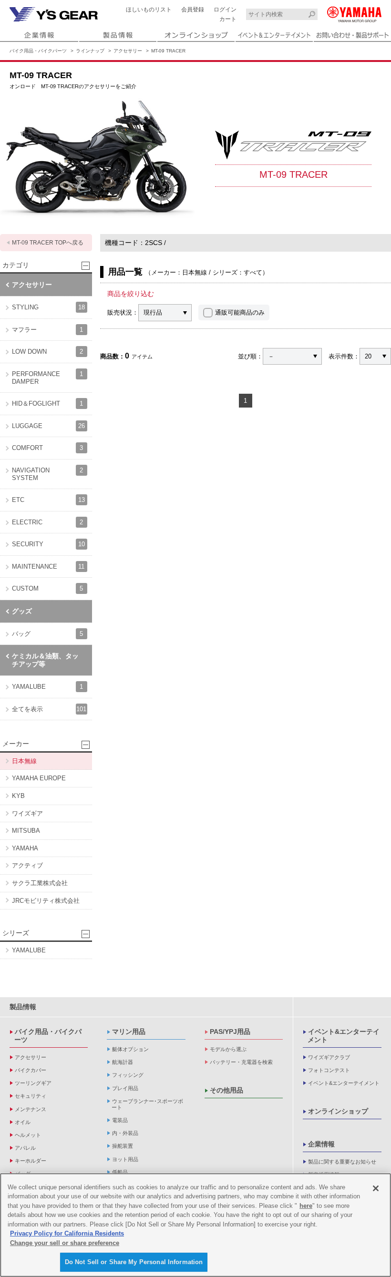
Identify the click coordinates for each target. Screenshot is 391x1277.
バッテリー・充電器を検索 (241, 1062)
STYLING (48, 307)
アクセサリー (127, 50)
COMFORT (47, 447)
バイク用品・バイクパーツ (38, 50)
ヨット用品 (125, 1159)
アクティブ (27, 865)
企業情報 (321, 1144)
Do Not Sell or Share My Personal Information (134, 1262)
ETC (48, 499)
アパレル (25, 1148)
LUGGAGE (48, 425)
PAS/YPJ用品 (230, 1031)
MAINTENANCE (48, 566)
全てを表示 (49, 709)
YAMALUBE (47, 686)
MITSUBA (26, 830)
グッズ (22, 611)
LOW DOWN (47, 351)
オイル (23, 1122)
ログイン (225, 9)
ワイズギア (27, 813)
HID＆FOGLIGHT (47, 403)
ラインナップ (90, 50)
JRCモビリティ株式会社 (46, 900)
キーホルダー (30, 1161)
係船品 (120, 1172)
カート (228, 19)
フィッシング (128, 1075)
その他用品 (226, 1090)
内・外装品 (125, 1133)
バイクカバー (30, 1070)
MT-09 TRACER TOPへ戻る (47, 242)
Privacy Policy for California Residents (67, 1233)
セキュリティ (30, 1096)
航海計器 (122, 1062)
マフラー (47, 329)
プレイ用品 (125, 1088)
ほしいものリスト (149, 9)
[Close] (375, 1188)
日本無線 (24, 761)
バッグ (47, 633)
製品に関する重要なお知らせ (342, 1162)
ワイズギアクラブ (329, 1057)
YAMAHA (25, 848)
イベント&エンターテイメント (344, 1035)
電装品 (120, 1120)
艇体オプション (130, 1049)
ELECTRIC (47, 522)
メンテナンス (30, 1109)
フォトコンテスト (329, 1070)
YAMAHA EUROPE (39, 778)
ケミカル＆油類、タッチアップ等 (45, 660)
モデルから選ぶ (228, 1049)
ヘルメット (28, 1135)
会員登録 (192, 9)
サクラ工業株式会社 (40, 883)
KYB (18, 795)
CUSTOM (47, 588)
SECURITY (48, 544)
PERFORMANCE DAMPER (47, 377)
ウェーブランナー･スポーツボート (147, 1104)
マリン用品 (128, 1031)
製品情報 (23, 1007)
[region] (195, 1225)
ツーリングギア (33, 1083)
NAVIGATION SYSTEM (47, 474)
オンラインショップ (338, 1111)
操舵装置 (122, 1146)
